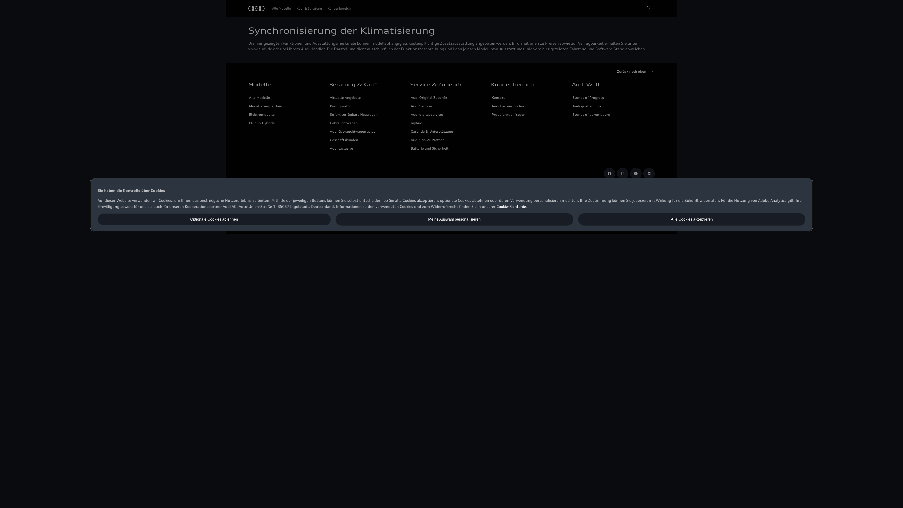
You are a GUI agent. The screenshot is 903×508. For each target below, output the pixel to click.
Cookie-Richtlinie (511, 206)
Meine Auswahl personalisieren (454, 219)
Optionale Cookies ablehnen (214, 219)
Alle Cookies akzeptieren (692, 219)
